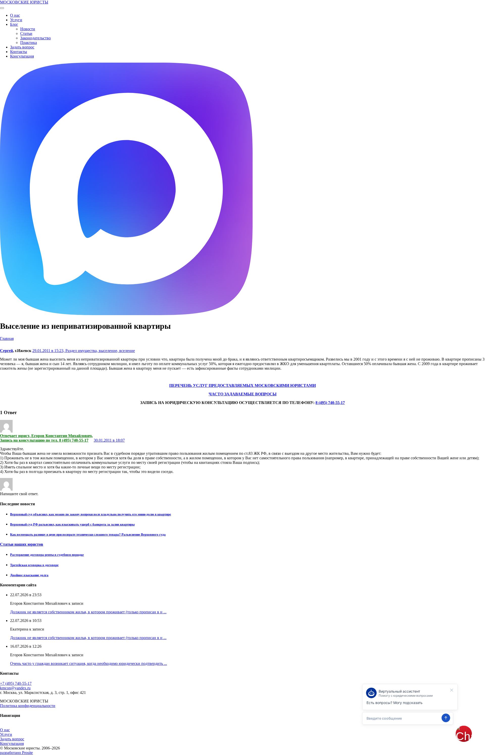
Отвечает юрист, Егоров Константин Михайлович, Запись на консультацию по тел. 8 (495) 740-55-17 (46, 438)
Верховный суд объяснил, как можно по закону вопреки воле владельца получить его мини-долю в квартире (90, 514)
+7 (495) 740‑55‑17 (16, 683)
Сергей (6, 350)
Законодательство (35, 38)
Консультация (22, 56)
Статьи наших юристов (21, 544)
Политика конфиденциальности (27, 705)
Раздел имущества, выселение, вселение (100, 350)
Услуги (16, 20)
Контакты (18, 51)
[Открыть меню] (2, 8)
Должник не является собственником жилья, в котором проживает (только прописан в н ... (88, 612)
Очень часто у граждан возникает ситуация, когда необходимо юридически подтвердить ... (88, 663)
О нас (15, 15)
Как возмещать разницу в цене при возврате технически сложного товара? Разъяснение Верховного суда (88, 534)
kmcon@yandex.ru (15, 688)
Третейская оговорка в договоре (34, 565)
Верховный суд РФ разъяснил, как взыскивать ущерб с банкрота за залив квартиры (72, 524)
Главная (7, 338)
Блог (14, 24)
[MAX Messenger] (126, 314)
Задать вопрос (22, 47)
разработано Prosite (16, 752)
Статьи (26, 33)
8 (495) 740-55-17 (330, 402)
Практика (28, 42)
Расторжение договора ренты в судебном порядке (47, 555)
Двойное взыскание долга (29, 575)
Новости (27, 29)
